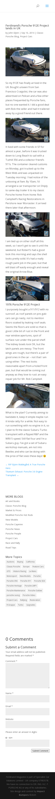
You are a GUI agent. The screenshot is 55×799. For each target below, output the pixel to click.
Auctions (10, 561)
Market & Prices (13, 510)
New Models (12, 519)
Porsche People (13, 533)
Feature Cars (38, 566)
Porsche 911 (25, 581)
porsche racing (13, 595)
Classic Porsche (13, 566)
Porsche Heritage (14, 585)
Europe (26, 566)
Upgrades (30, 605)
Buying (20, 561)
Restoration (35, 600)
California (30, 561)
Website (9, 719)
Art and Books (13, 501)
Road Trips (11, 547)
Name (9, 693)
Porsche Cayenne (14, 524)
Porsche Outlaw (35, 590)
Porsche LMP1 (31, 585)
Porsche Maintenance (16, 590)
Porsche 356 (12, 581)
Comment (11, 661)
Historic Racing (19, 571)
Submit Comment (40, 750)
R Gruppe (11, 605)
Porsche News (13, 529)
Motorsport (12, 576)
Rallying (23, 600)
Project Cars (26, 36)
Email (9, 706)
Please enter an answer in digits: (21, 732)
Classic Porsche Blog (16, 505)
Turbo (20, 605)
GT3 (8, 571)
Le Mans (32, 571)
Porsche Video (29, 595)
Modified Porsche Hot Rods (19, 515)
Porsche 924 (39, 581)
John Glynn (13, 32)
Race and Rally (13, 542)
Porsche (37, 576)
